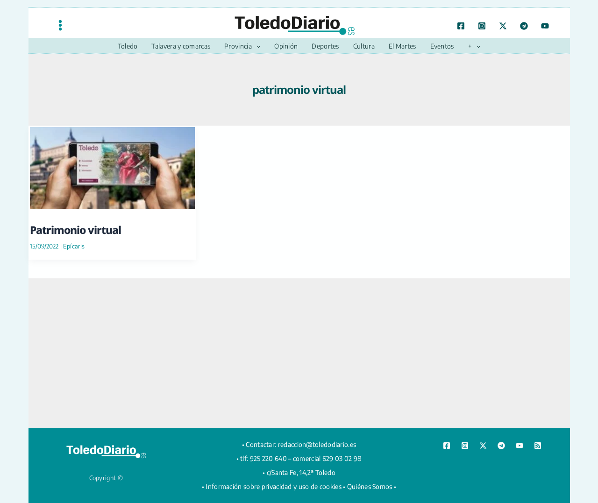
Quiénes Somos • (372, 486)
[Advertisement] (299, 353)
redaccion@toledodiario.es (317, 444)
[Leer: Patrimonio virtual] (112, 166)
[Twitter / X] (503, 26)
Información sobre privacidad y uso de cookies (274, 486)
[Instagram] (482, 26)
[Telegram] (524, 26)
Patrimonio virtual (75, 229)
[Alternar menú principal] (60, 25)
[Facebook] (461, 26)
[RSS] (537, 445)
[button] (256, 46)
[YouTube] (545, 26)
